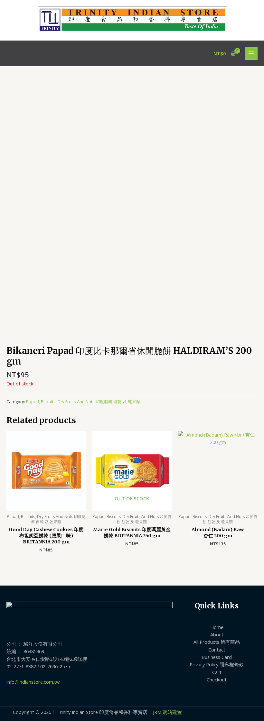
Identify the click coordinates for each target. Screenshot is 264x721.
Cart (217, 672)
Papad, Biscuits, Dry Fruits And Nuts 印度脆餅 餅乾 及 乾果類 (83, 401)
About (216, 634)
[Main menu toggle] (251, 53)
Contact (216, 649)
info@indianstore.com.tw (33, 682)
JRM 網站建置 (167, 712)
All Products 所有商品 (216, 642)
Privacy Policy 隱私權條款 (217, 664)
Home (216, 627)
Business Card (217, 657)
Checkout (217, 679)
